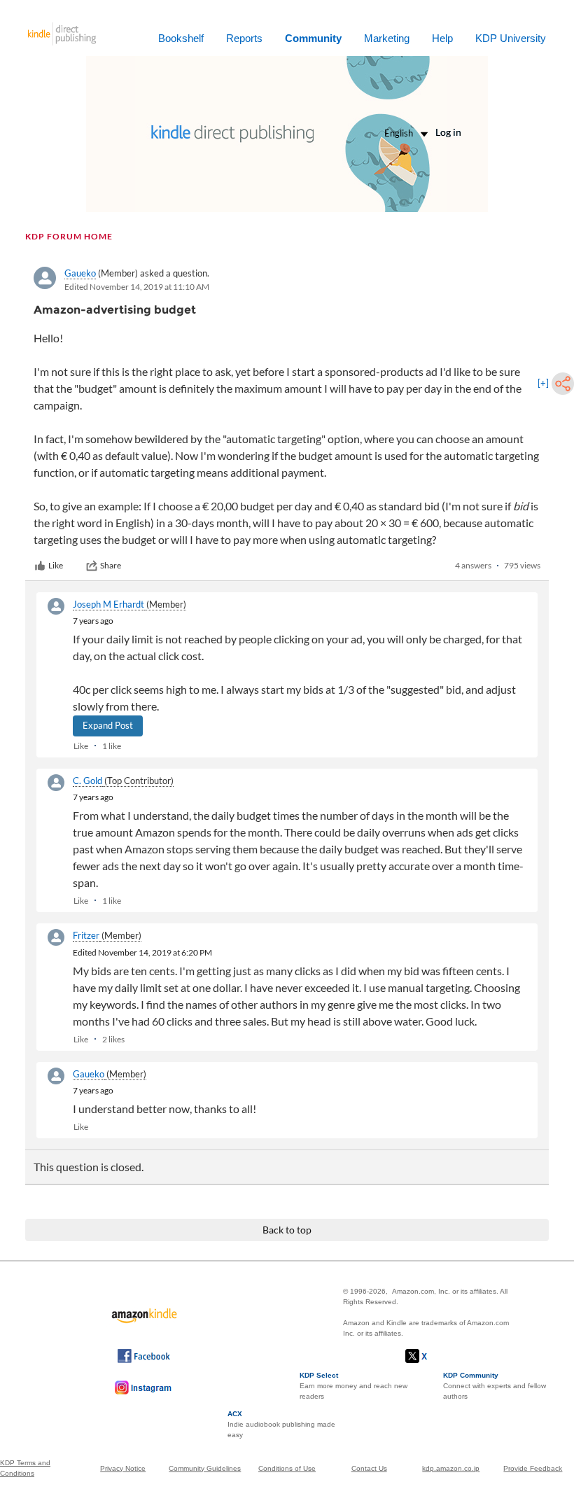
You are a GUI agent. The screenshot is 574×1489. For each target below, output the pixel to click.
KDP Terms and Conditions (25, 1468)
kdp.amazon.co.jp (450, 1468)
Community (313, 38)
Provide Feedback (532, 1468)
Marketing (387, 38)
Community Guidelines (205, 1468)
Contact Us (369, 1468)
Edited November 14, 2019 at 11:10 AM (136, 286)
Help (442, 38)
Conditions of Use (287, 1468)
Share (110, 565)
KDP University (510, 38)
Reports (244, 38)
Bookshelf (181, 38)
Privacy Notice (123, 1468)
